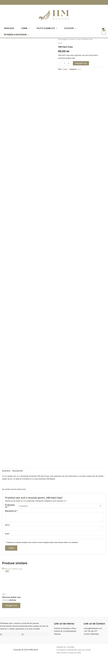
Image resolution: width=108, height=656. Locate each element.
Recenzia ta (11, 511)
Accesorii (69, 28)
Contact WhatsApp (91, 634)
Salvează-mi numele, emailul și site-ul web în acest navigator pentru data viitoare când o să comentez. (42, 542)
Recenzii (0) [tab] (18, 471)
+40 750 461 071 (90, 631)
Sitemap (57, 634)
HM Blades (9, 28)
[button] (28, 28)
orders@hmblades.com (93, 628)
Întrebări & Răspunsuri (15, 34)
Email (7, 534)
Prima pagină (62, 39)
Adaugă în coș (81, 63)
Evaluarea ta (10, 506)
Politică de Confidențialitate (65, 631)
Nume (7, 525)
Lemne (24, 28)
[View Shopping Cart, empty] (104, 31)
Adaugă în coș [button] (11, 605)
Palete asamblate (46, 28)
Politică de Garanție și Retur (65, 628)
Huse (79, 39)
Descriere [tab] (6, 471)
